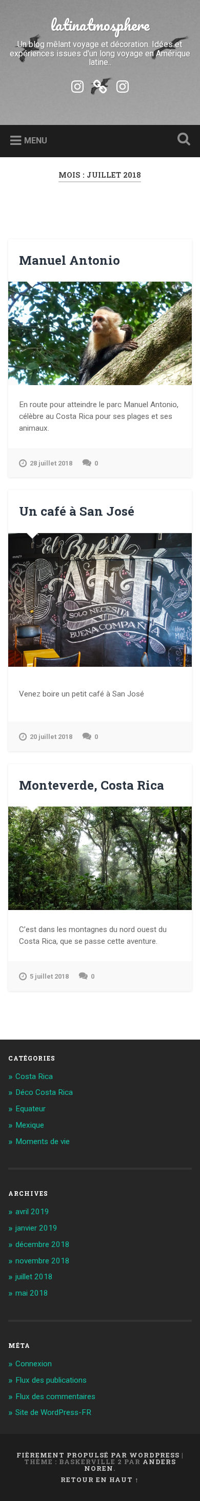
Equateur (30, 1108)
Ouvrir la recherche (182, 140)
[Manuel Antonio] (100, 333)
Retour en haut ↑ (100, 1479)
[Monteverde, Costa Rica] (100, 858)
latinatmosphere (99, 24)
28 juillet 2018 (51, 463)
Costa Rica (34, 1076)
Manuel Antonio (69, 260)
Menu (35, 140)
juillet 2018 (34, 1276)
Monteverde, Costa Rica (91, 785)
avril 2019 (32, 1211)
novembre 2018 (42, 1260)
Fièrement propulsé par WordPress (97, 1455)
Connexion (33, 1363)
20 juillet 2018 (51, 737)
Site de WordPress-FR (53, 1412)
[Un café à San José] (100, 600)
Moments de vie (42, 1141)
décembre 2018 (42, 1244)
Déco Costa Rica (44, 1092)
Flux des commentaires (55, 1396)
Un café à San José (76, 511)
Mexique (29, 1125)
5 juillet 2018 (49, 976)
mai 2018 (31, 1293)
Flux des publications (51, 1380)
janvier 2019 (36, 1228)
